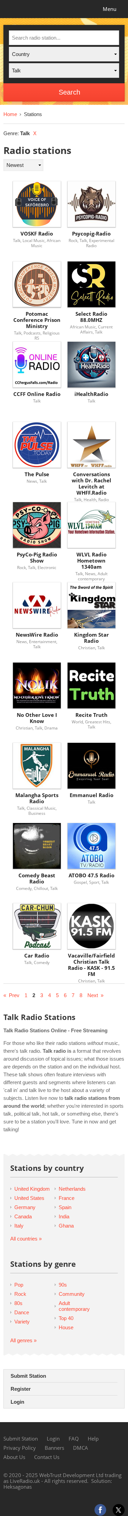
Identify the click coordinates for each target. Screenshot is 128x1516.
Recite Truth (91, 715)
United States (29, 1198)
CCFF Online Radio (36, 394)
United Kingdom (32, 1189)
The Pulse (37, 474)
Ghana (66, 1226)
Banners (54, 1447)
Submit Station (28, 1376)
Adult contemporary (74, 1306)
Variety (22, 1321)
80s (18, 1303)
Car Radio (36, 955)
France (66, 1198)
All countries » (26, 1239)
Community (72, 1294)
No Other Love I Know (37, 718)
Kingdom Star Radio (91, 637)
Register (21, 1389)
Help (93, 1438)
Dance (21, 1312)
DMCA (80, 1447)
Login (17, 1402)
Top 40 (66, 1318)
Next (92, 995)
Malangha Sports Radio (36, 798)
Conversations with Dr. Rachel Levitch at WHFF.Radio (91, 483)
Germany (24, 1207)
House (66, 1327)
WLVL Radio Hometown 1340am (91, 560)
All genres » (23, 1340)
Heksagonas (17, 1486)
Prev (14, 995)
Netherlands (72, 1189)
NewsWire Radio (37, 634)
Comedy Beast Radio (36, 878)
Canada (23, 1216)
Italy (19, 1226)
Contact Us (46, 1457)
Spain (65, 1207)
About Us (14, 1457)
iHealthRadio (91, 394)
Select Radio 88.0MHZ (91, 317)
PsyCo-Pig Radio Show (37, 557)
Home (10, 114)
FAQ (74, 1438)
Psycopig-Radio (91, 233)
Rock (20, 1294)
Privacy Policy (19, 1447)
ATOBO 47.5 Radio (91, 875)
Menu (109, 8)
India (64, 1216)
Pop (18, 1285)
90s (63, 1285)
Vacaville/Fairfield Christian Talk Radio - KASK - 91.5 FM (91, 965)
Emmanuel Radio (91, 795)
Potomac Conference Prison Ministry (36, 320)
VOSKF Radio (36, 233)
